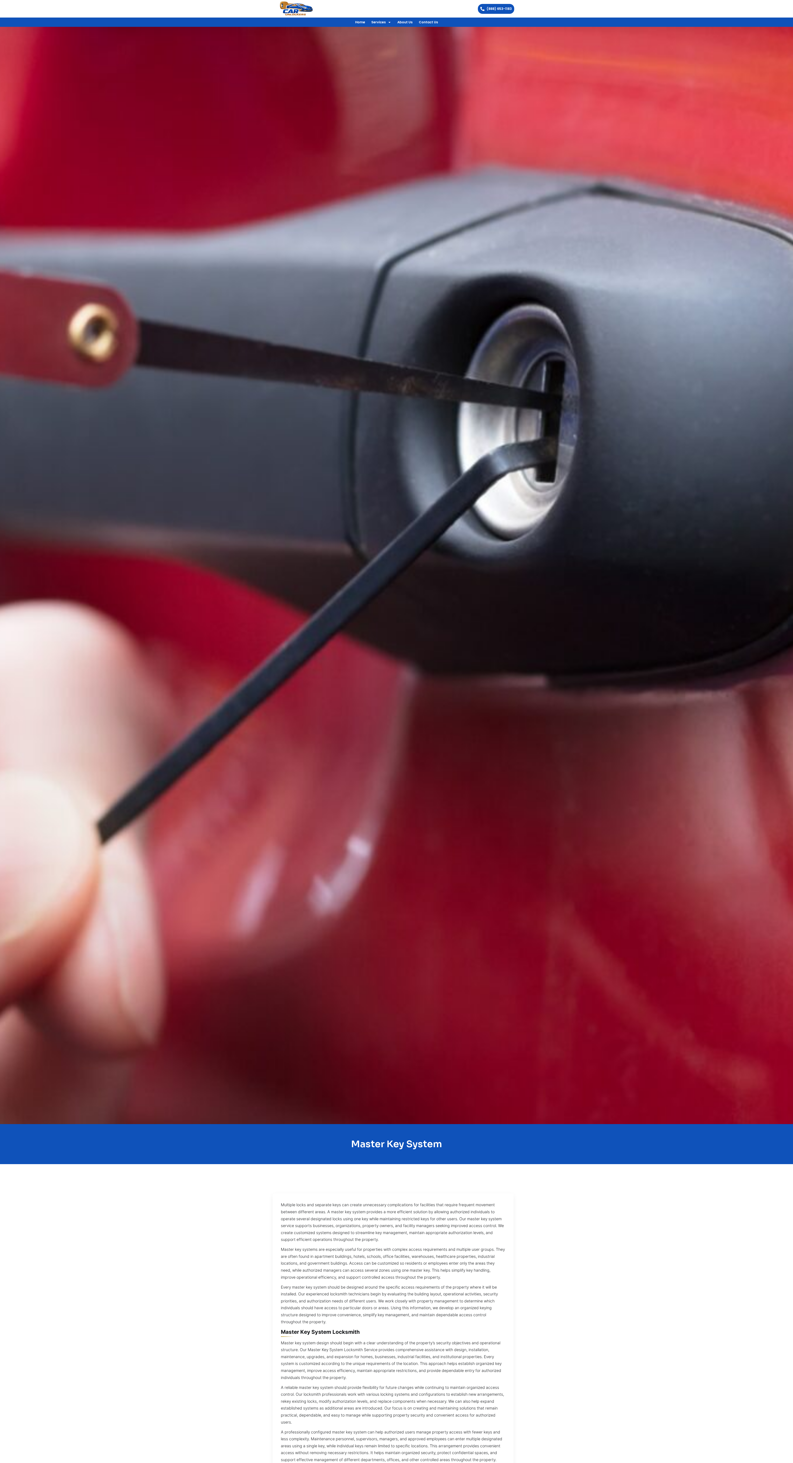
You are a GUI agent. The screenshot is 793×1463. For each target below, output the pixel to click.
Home (360, 22)
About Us (405, 22)
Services (378, 22)
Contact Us (428, 22)
